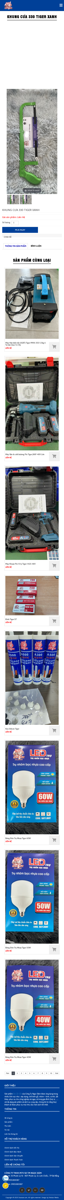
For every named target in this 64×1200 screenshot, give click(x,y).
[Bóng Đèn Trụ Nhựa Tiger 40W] (32, 1006)
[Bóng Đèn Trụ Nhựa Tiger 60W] (32, 787)
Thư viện (7, 1126)
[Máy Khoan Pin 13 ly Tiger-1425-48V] (32, 513)
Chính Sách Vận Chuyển (13, 1156)
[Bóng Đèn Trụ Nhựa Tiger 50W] (32, 897)
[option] (32, 141)
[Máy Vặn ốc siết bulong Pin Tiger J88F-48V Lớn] (32, 403)
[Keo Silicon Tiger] (32, 678)
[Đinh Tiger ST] (32, 595)
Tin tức (7, 1130)
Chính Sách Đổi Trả (11, 1148)
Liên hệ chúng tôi (11, 1134)
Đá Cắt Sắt (17, 1094)
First (7, 1073)
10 (51, 1073)
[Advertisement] (32, 55)
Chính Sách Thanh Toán (13, 1160)
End (56, 1073)
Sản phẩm (8, 1122)
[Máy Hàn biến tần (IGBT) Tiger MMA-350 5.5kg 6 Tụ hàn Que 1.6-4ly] (32, 303)
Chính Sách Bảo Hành (12, 1152)
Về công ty (8, 1118)
